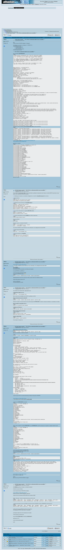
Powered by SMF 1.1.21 (29, 548)
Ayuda (27, 4)
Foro (21, 4)
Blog (25, 4)
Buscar (30, 4)
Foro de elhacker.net (8, 29)
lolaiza (35, 545)
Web (23, 4)
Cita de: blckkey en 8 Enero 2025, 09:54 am (19, 264)
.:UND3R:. (51, 539)
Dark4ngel (35, 537)
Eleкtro (35, 539)
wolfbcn (35, 543)
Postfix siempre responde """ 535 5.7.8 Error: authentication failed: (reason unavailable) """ (30, 39)
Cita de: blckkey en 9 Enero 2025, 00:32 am (19, 329)
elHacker (5, 39)
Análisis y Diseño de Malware (12, 537)
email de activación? (50, 2)
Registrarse (37, 4)
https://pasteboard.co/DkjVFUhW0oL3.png (28, 140)
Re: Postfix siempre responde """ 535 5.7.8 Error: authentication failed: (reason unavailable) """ (30, 190)
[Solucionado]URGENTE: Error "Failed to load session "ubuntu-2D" (19, 541)
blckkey (5, 287)
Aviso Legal (22, 548)
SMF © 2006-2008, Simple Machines (39, 548)
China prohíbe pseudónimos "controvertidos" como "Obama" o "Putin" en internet (21, 543)
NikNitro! (35, 541)
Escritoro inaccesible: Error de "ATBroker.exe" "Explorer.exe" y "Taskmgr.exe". (21, 539)
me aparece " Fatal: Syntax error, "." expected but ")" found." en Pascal (19, 545)
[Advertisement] (32, 19)
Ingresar (52, 1)
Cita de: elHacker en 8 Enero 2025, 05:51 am (20, 492)
